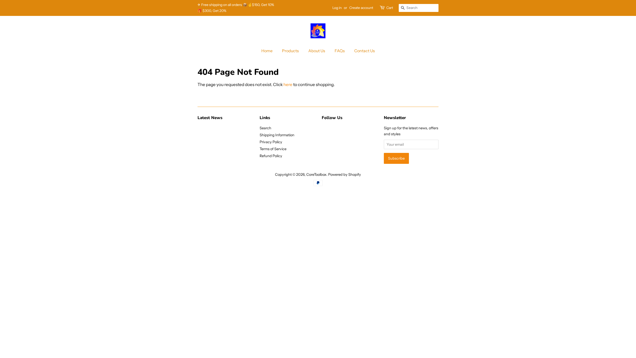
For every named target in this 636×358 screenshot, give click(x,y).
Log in (337, 7)
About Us (316, 50)
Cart (389, 7)
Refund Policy (271, 156)
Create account (361, 7)
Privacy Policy (271, 142)
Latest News (210, 118)
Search (265, 128)
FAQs (340, 50)
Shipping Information (277, 135)
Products (290, 50)
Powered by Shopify (344, 174)
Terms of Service (273, 149)
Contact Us (364, 50)
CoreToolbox (316, 174)
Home (267, 50)
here (287, 84)
